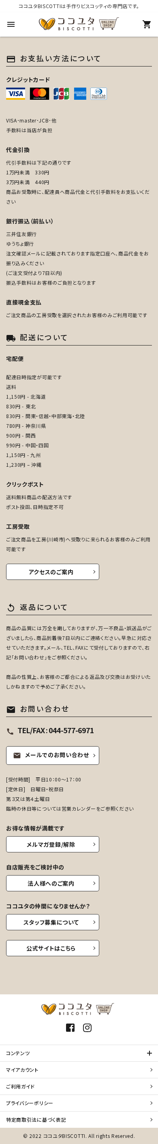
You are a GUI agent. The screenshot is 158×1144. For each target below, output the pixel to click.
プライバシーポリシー (29, 1102)
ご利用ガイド (20, 1086)
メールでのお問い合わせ (51, 754)
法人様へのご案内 (51, 883)
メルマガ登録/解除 (51, 844)
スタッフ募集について (51, 922)
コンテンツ (18, 1053)
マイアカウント (22, 1069)
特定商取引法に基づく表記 (36, 1119)
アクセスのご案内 (51, 572)
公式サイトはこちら (51, 948)
